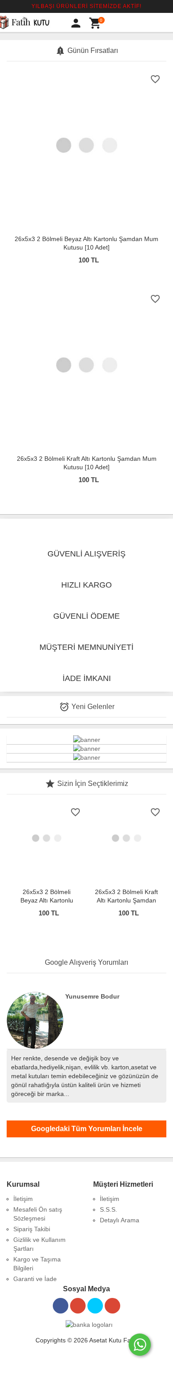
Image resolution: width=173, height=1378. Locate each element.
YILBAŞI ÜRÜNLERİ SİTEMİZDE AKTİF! (86, 6)
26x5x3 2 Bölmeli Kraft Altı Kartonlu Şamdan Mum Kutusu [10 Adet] (126, 900)
